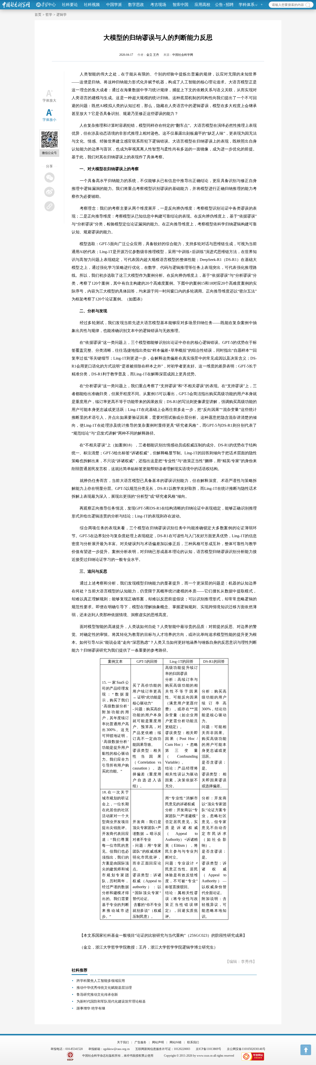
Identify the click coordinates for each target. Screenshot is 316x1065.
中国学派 (114, 4)
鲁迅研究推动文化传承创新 (97, 994)
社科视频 (92, 4)
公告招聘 (224, 4)
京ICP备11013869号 (208, 1049)
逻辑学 (61, 15)
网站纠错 (175, 1042)
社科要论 (70, 4)
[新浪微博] (49, 192)
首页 (38, 15)
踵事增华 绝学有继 (91, 1008)
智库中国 (180, 4)
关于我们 (123, 1042)
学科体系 (247, 4)
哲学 (48, 15)
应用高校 (202, 4)
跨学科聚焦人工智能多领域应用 (101, 981)
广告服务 (140, 1042)
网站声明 (158, 1042)
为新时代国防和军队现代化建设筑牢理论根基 (111, 1001)
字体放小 (49, 120)
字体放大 (49, 100)
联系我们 (193, 1042)
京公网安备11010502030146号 (246, 1049)
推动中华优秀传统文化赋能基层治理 (104, 988)
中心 (52, 4)
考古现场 (158, 4)
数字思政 (136, 4)
